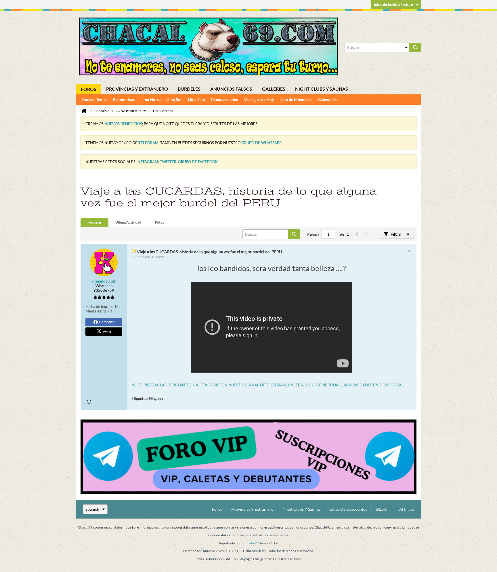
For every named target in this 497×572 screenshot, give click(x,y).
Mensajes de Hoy (259, 99)
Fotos (159, 222)
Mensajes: (93, 311)
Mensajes (94, 222)
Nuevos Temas (94, 99)
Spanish (92, 509)
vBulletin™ (250, 543)
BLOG (381, 509)
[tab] (94, 222)
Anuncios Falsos (231, 88)
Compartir (106, 322)
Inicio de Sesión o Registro (393, 4)
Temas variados (224, 99)
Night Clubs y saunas (321, 88)
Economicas (124, 99)
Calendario (328, 99)
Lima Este (196, 99)
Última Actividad (128, 222)
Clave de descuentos (348, 509)
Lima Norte (150, 99)
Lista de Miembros (296, 99)
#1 (410, 251)
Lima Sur (174, 99)
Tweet (107, 331)
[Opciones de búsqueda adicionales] (406, 47)
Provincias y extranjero (137, 88)
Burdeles (189, 88)
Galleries (273, 88)
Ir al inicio (404, 509)
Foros (88, 89)
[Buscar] (415, 47)
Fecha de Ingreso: (99, 306)
